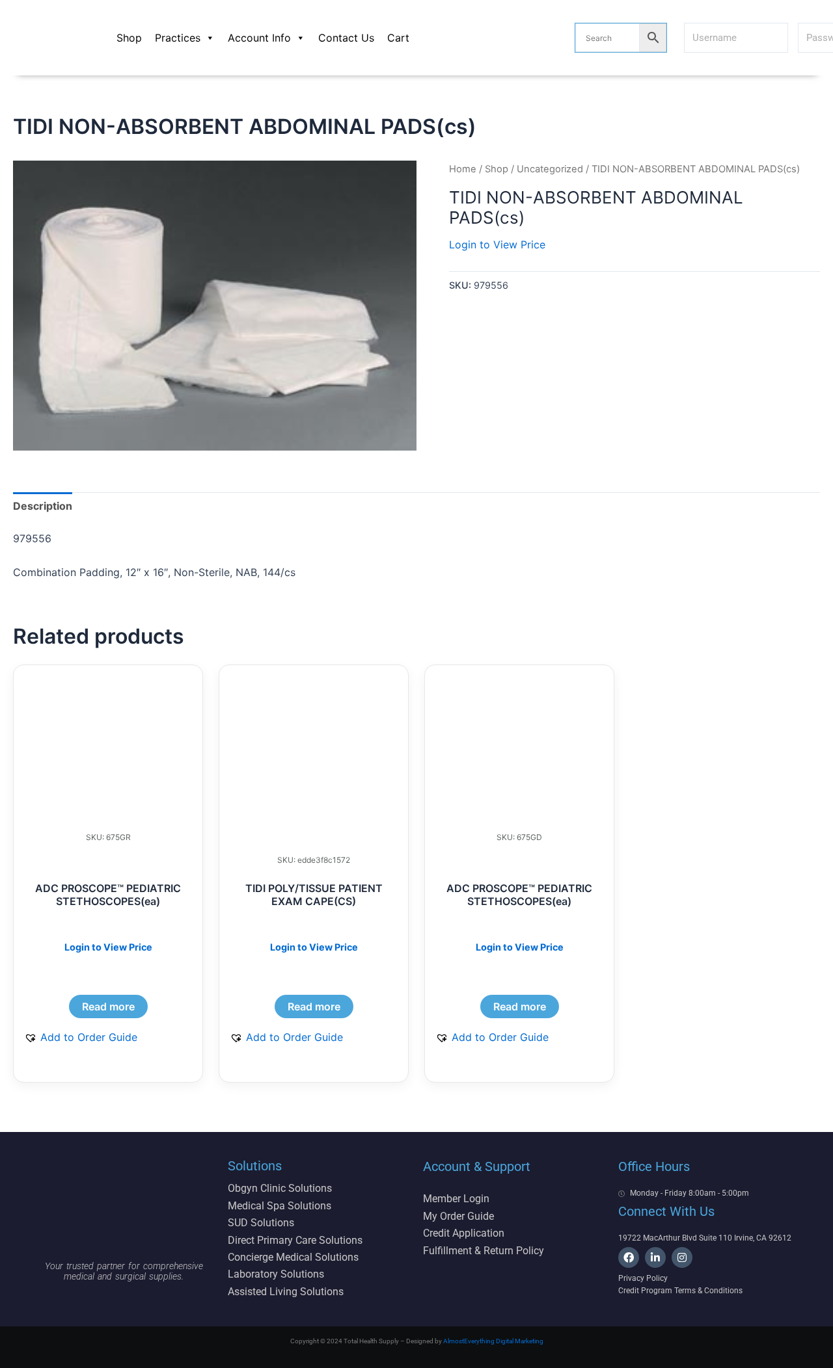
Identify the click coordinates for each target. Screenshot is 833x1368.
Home (462, 169)
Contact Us (346, 37)
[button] (80, 1037)
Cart (398, 37)
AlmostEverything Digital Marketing (493, 1341)
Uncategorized (550, 169)
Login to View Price (497, 244)
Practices (177, 37)
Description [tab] (42, 505)
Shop (129, 37)
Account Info (259, 37)
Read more (108, 1006)
